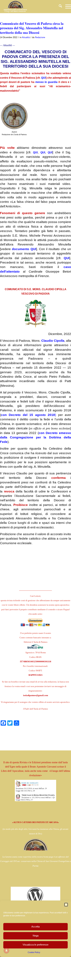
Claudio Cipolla (52, 340)
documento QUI (24, 249)
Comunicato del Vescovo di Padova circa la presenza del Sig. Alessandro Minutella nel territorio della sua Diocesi (32, 28)
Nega (35, 935)
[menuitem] (58, 6)
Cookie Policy (34, 952)
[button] (66, 904)
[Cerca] (58, 6)
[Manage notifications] (6, 950)
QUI (43, 77)
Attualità (26, 37)
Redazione (40, 37)
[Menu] (66, 6)
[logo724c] (28, 6)
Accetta (35, 926)
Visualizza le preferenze (35, 944)
